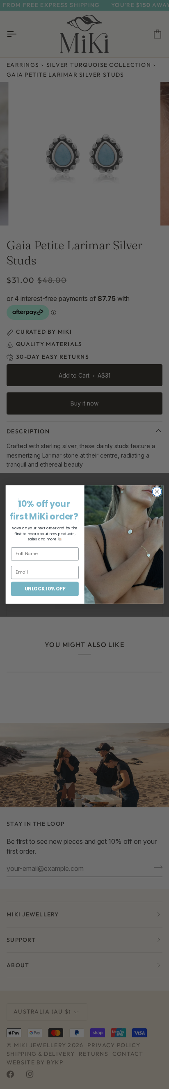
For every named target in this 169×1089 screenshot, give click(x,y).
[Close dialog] (157, 492)
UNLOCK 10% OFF (45, 588)
